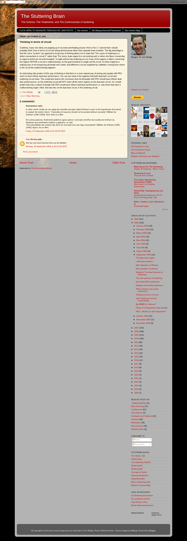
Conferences (136, 409)
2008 (136, 331)
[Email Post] (39, 92)
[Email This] (45, 92)
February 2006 (143, 229)
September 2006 (143, 255)
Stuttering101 (137, 466)
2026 (136, 393)
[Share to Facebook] (53, 92)
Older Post (119, 162)
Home (73, 162)
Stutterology (136, 459)
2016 (136, 360)
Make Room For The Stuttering (148, 167)
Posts (137, 440)
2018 (136, 367)
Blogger (152, 531)
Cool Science (137, 413)
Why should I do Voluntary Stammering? (144, 185)
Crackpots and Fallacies (141, 416)
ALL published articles (140, 499)
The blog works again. (145, 258)
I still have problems (144, 261)
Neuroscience (137, 426)
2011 (136, 342)
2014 (136, 353)
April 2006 (141, 237)
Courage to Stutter (139, 472)
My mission (82, 30)
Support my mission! (140, 90)
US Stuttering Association (142, 495)
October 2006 (142, 316)
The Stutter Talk (138, 456)
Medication (136, 423)
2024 (136, 386)
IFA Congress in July (140, 146)
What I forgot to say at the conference (147, 290)
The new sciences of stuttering (149, 278)
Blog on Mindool (138, 153)
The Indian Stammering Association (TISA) (145, 181)
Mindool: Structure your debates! (145, 156)
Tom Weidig (31, 139)
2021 (136, 378)
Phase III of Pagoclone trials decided (151, 308)
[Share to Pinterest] (56, 92)
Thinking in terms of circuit (147, 295)
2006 (136, 223)
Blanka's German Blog (140, 485)
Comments (139, 444)
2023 (136, 382)
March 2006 (141, 233)
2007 (136, 328)
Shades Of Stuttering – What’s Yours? (149, 169)
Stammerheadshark (139, 475)
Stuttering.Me (137, 469)
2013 (136, 349)
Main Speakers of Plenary (147, 265)
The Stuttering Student (141, 462)
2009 (136, 335)
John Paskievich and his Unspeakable (146, 299)
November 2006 (143, 320)
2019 (136, 371)
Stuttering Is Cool (142, 173)
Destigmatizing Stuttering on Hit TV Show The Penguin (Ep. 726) (148, 196)
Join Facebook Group (140, 150)
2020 (136, 375)
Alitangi (134, 531)
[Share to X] (51, 92)
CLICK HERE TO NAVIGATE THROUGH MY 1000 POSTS (46, 30)
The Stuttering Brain (43, 16)
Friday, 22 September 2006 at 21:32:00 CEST (46, 131)
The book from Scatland (143, 176)
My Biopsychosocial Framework (106, 30)
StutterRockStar (138, 479)
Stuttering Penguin (141, 206)
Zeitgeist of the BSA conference (149, 285)
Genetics (135, 419)
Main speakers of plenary (147, 269)
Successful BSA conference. (148, 282)
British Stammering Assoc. (142, 505)
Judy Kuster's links (139, 502)
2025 (136, 389)
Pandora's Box (137, 429)
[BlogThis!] (48, 92)
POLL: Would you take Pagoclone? (151, 311)
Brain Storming (33, 96)
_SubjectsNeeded (138, 403)
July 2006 (140, 248)
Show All (164, 209)
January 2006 (142, 226)
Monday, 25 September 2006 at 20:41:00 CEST (46, 146)
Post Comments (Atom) (41, 168)
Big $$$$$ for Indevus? (146, 304)
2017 (136, 364)
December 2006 (143, 323)
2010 (136, 339)
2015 (136, 357)
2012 (136, 346)
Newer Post (26, 162)
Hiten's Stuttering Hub (140, 482)
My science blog (132, 30)
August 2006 (142, 251)
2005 (136, 219)
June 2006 (141, 244)
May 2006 (141, 240)
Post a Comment (30, 152)
